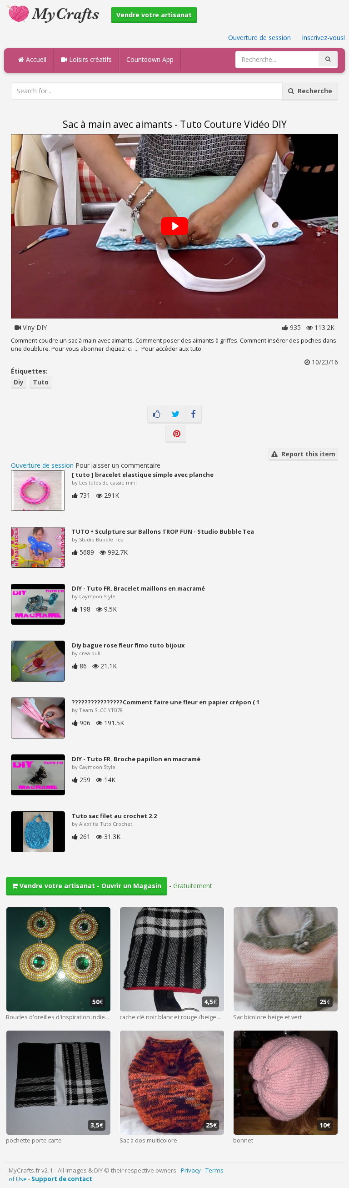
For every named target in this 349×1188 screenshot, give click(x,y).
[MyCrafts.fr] (54, 13)
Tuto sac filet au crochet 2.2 (114, 816)
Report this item (306, 454)
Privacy (191, 1170)
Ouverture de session (259, 37)
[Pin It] (175, 434)
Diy (19, 382)
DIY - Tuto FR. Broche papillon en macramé (136, 759)
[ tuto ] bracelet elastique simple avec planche (143, 474)
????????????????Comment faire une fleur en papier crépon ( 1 (165, 702)
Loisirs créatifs (89, 59)
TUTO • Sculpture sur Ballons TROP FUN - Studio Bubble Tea (163, 531)
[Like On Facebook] (156, 414)
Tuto (41, 382)
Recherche (313, 90)
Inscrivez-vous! (323, 37)
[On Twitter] (175, 414)
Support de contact (61, 1179)
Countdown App (150, 59)
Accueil (35, 59)
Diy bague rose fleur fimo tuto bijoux (128, 645)
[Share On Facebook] (193, 414)
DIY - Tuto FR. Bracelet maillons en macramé (138, 588)
